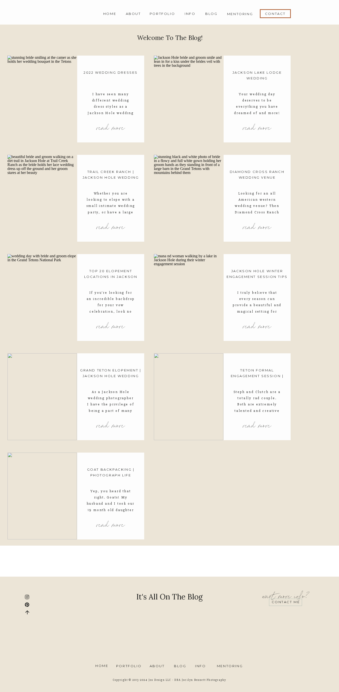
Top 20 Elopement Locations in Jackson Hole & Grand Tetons (110, 277)
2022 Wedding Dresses (111, 72)
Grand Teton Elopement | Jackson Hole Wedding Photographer (110, 376)
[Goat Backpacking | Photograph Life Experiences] (42, 496)
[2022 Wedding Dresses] (42, 99)
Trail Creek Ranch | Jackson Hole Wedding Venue (111, 177)
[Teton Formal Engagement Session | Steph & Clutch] (188, 396)
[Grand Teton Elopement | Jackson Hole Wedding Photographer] (42, 396)
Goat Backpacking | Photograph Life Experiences (111, 475)
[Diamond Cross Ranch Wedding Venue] (188, 198)
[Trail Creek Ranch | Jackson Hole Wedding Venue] (42, 198)
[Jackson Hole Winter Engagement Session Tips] (188, 297)
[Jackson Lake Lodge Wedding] (188, 99)
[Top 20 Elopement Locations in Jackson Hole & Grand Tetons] (42, 297)
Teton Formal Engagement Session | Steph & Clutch (257, 376)
